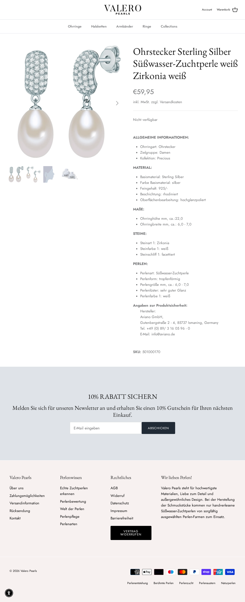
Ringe (147, 26)
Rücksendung (20, 510)
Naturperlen (228, 583)
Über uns (16, 488)
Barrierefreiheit (122, 518)
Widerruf (117, 495)
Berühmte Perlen (163, 583)
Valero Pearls (29, 571)
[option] (64, 103)
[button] (9, 593)
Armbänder (124, 26)
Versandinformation (24, 503)
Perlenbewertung (73, 501)
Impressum (119, 510)
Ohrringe (75, 26)
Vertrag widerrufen (130, 533)
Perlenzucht (186, 583)
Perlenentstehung (137, 583)
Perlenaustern (207, 583)
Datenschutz (120, 503)
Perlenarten (68, 524)
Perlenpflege (69, 516)
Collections (169, 26)
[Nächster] (117, 103)
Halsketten (99, 26)
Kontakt (15, 518)
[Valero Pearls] (122, 10)
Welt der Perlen (72, 509)
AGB (114, 488)
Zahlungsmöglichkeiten (27, 495)
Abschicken (158, 428)
